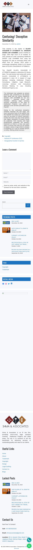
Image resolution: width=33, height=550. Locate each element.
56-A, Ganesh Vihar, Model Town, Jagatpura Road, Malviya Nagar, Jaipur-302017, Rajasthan (16, 539)
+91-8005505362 (11, 528)
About (4, 456)
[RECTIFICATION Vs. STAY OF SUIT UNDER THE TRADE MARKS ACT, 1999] (6, 245)
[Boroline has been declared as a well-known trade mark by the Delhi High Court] (6, 252)
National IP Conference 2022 (13, 138)
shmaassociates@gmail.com (15, 533)
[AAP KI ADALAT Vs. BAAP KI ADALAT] (6, 230)
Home (4, 453)
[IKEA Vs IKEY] (6, 223)
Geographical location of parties (14, 141)
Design (4, 464)
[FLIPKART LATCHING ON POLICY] (6, 237)
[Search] (27, 205)
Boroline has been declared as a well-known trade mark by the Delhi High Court (21, 250)
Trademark (5, 269)
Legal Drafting (6, 466)
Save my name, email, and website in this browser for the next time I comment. (17, 186)
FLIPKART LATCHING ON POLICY (19, 236)
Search (4, 202)
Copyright (7, 136)
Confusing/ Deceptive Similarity (15, 38)
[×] (29, 546)
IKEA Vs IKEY (15, 221)
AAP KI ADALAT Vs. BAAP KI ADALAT (20, 229)
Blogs (4, 472)
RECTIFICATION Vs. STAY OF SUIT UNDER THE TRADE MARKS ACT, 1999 (20, 243)
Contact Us (5, 469)
